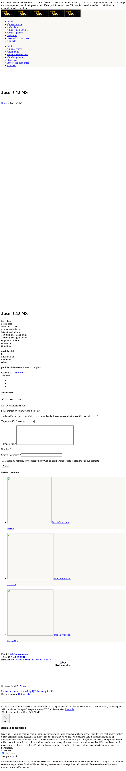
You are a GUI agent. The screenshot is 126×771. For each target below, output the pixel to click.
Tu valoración (8, 444)
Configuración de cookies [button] (14, 712)
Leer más (69, 709)
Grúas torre (17, 372)
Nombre (6, 449)
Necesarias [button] (6, 750)
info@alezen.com (19, 654)
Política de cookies (10, 691)
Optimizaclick (25, 694)
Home (4, 103)
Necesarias (10, 753)
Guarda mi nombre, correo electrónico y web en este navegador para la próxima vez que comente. (52, 460)
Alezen (23, 686)
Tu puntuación (9, 421)
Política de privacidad (44, 691)
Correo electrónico (11, 455)
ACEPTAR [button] (34, 712)
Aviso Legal (27, 691)
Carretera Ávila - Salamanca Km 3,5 (32, 659)
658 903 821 (19, 657)
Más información (60, 522)
